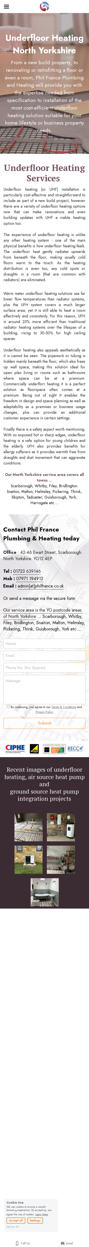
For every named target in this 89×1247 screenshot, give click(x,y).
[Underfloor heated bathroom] (45, 892)
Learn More (41, 1214)
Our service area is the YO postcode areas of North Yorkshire (43, 613)
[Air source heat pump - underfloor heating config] (28, 860)
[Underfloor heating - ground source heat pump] (61, 860)
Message (13, 681)
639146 (33, 571)
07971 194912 (29, 579)
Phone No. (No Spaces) (25, 667)
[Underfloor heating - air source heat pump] (61, 827)
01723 (19, 571)
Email (10, 655)
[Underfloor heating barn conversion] (28, 827)
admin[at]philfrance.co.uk (41, 586)
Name (11, 643)
